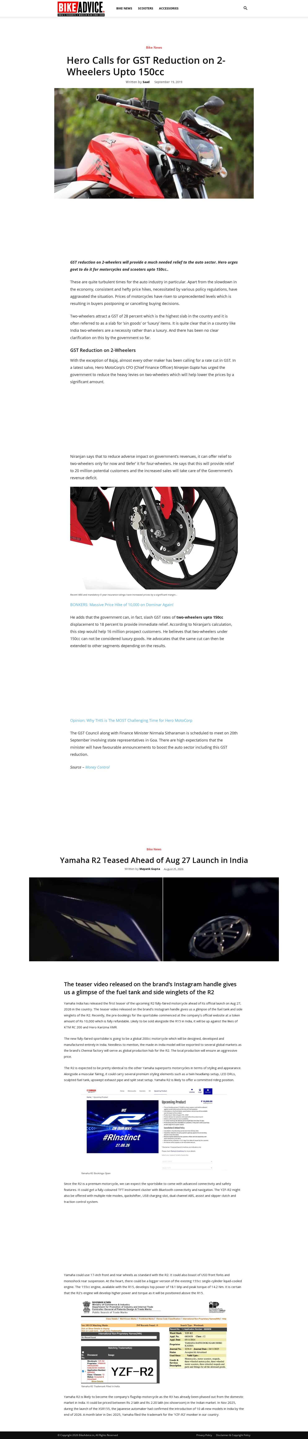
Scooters (145, 8)
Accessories (169, 8)
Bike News (124, 8)
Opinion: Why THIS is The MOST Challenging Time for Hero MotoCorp (131, 720)
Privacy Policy (204, 1435)
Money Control (97, 767)
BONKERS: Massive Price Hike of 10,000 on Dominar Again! (121, 604)
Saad (146, 82)
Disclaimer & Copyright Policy (233, 1435)
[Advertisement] (154, 31)
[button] (245, 8)
